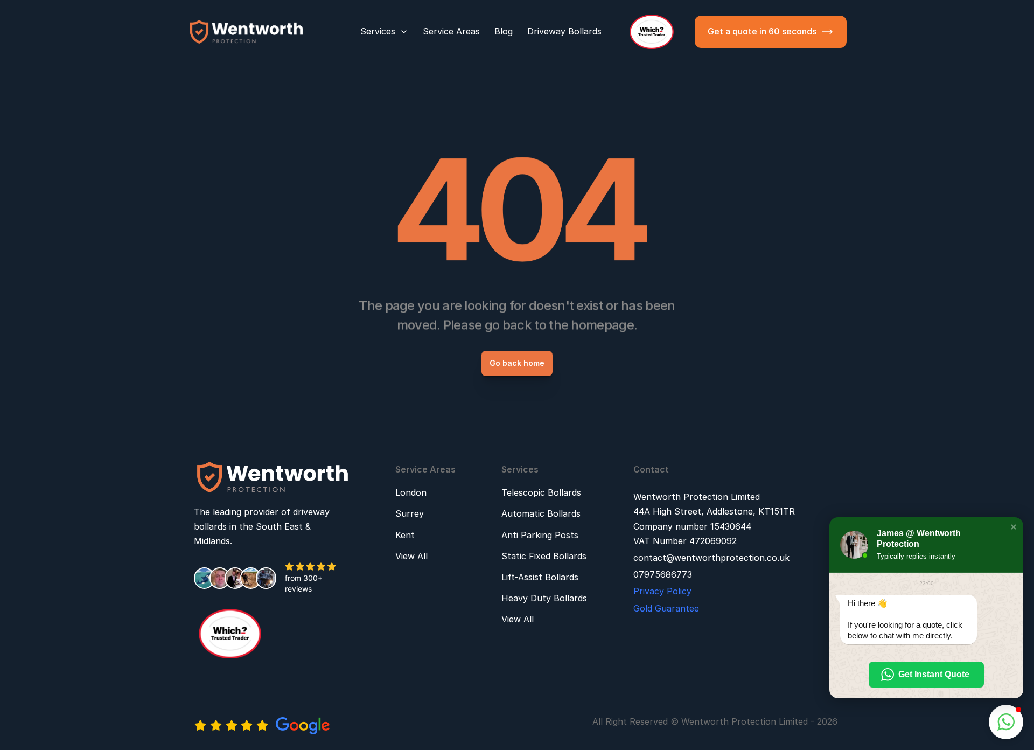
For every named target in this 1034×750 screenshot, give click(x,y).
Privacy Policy (662, 591)
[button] (1013, 527)
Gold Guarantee (666, 608)
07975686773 (662, 574)
